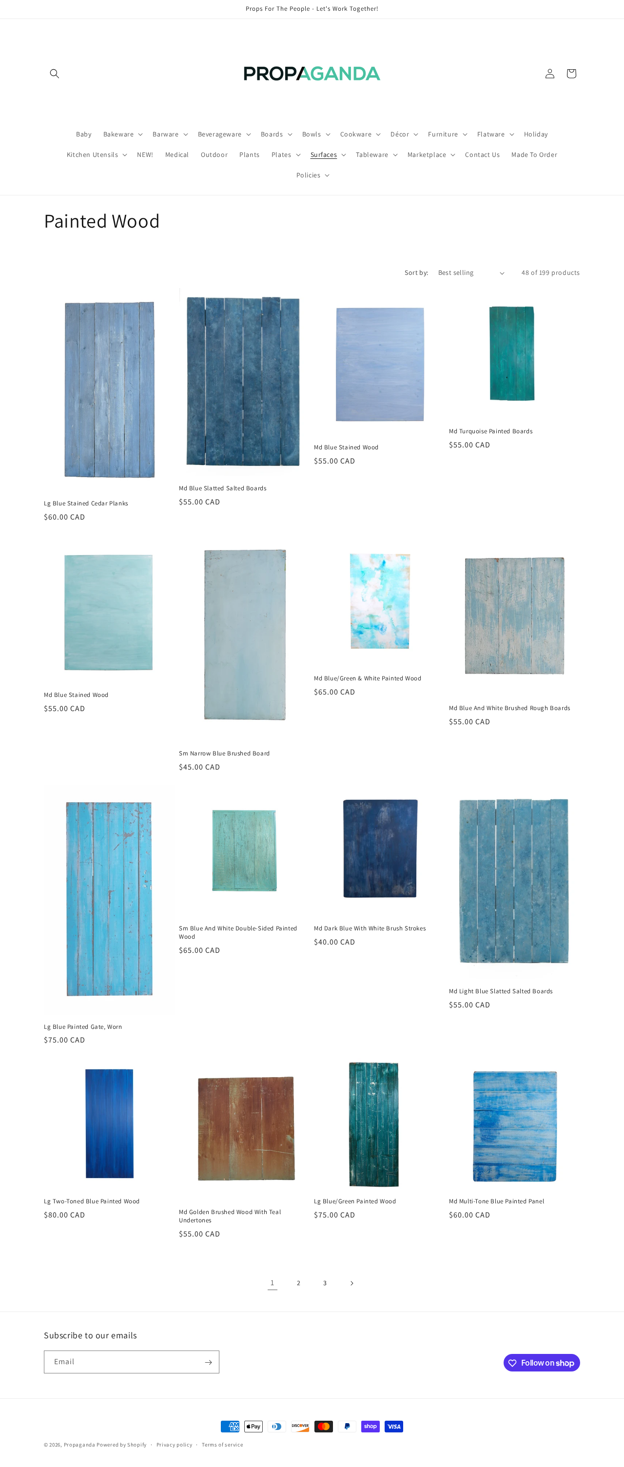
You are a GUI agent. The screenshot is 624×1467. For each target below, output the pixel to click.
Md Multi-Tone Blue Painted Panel (496, 1201)
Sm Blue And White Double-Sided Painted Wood (238, 933)
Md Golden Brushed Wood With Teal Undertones (230, 1216)
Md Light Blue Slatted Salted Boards (501, 991)
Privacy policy (174, 1444)
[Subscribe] (208, 1362)
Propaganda (80, 1444)
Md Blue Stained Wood (346, 447)
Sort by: (416, 272)
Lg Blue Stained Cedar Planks (86, 503)
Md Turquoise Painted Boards (490, 431)
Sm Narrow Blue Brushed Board (224, 753)
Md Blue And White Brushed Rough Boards (509, 708)
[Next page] (351, 1283)
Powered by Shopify (122, 1444)
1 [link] (272, 1282)
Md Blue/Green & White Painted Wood (367, 678)
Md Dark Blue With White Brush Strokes (370, 928)
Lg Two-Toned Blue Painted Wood (92, 1201)
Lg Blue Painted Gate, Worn (83, 1027)
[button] (54, 73)
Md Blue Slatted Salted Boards (222, 488)
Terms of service (222, 1444)
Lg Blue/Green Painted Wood (355, 1201)
